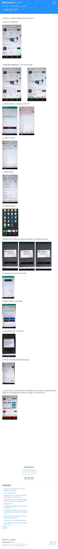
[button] (25, 471)
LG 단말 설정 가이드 (8, 503)
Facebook (25, 478)
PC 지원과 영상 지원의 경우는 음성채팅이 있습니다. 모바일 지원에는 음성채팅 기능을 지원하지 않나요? (16, 512)
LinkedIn (32, 478)
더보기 (4, 527)
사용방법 (24, 6)
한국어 (52, 543)
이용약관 (12, 542)
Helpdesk (19, 2)
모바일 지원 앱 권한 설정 (9, 493)
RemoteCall (5, 6)
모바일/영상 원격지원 (15, 6)
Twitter (29, 478)
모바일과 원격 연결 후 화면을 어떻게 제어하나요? (15, 520)
